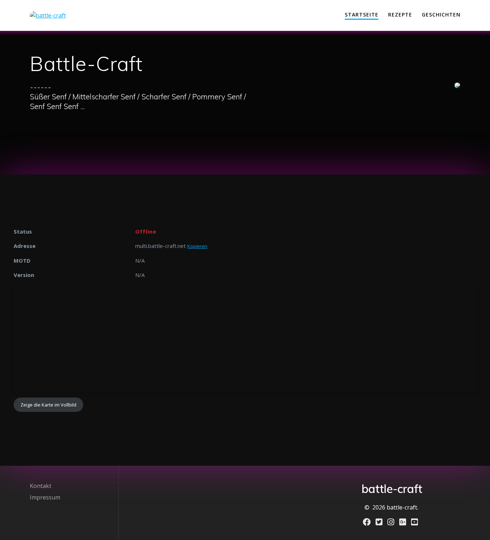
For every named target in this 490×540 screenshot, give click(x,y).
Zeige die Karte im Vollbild (48, 405)
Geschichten (441, 14)
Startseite (361, 14)
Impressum (45, 497)
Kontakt (40, 486)
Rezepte (400, 14)
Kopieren (197, 246)
